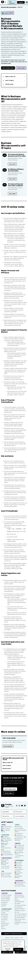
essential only (7, 949)
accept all (18, 949)
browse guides (8, 746)
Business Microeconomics (8, 7)
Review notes (9, 84)
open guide (12, 164)
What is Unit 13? (10, 76)
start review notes (8, 68)
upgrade (20, 2)
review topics (21, 68)
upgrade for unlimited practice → (14, 933)
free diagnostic (12, 2)
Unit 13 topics (9, 80)
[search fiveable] (5, 2)
